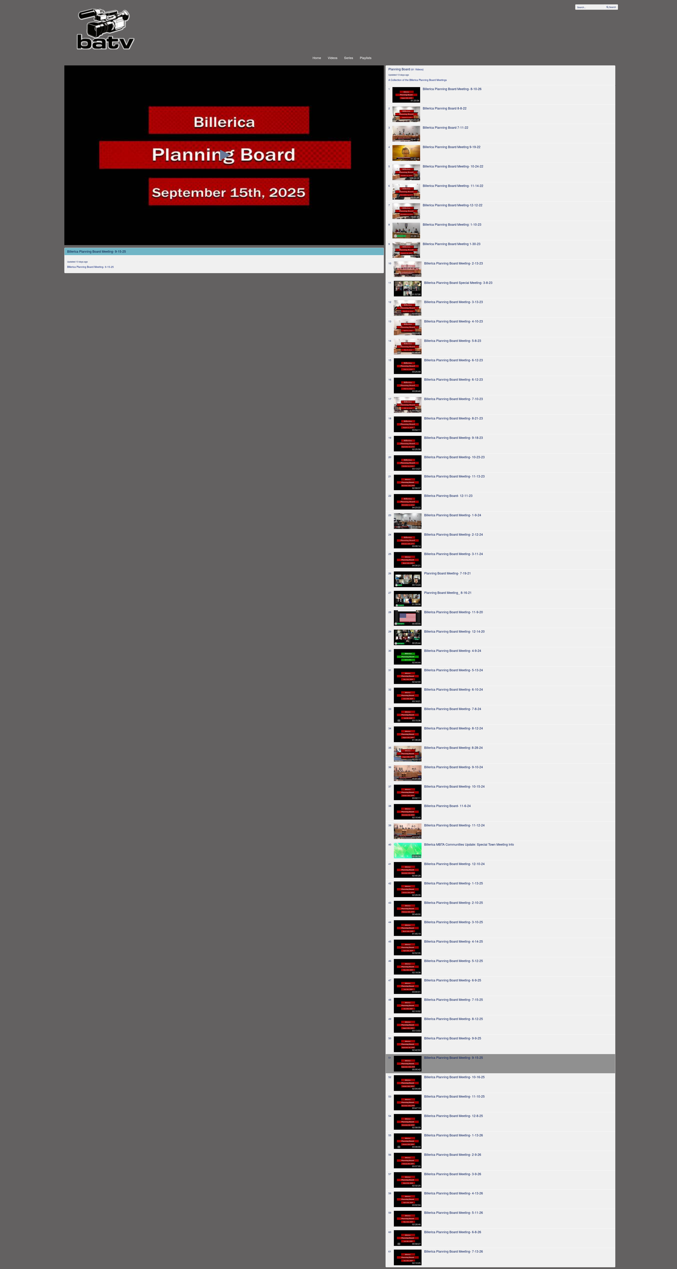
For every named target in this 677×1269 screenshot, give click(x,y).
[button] (224, 155)
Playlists (365, 57)
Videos (332, 57)
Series (348, 57)
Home (317, 57)
